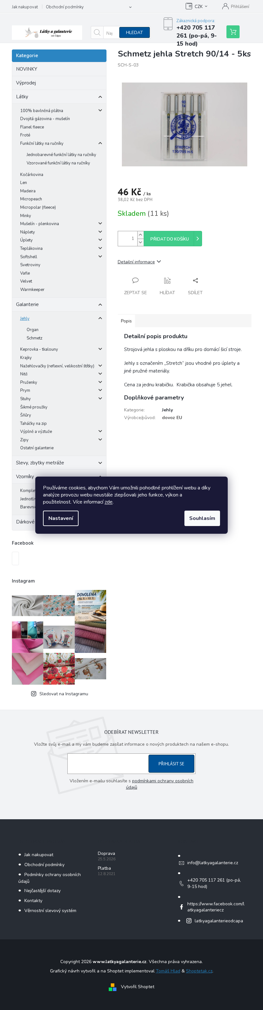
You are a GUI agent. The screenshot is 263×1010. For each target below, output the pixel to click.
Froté (25, 135)
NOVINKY (26, 69)
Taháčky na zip (33, 423)
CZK (199, 7)
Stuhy (25, 399)
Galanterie (27, 304)
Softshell (28, 257)
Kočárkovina (31, 175)
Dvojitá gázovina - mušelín (45, 119)
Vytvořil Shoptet (137, 987)
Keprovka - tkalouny (39, 349)
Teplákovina (31, 248)
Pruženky (28, 382)
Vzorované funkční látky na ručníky (58, 163)
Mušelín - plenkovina (39, 224)
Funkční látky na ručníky (42, 143)
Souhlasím (202, 518)
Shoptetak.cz (199, 971)
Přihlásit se (171, 764)
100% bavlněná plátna (41, 111)
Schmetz (34, 338)
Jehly (25, 318)
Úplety (26, 240)
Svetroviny (30, 265)
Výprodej (26, 83)
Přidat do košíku (169, 239)
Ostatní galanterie (37, 448)
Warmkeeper (32, 290)
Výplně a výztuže (36, 432)
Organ (32, 330)
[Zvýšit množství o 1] (140, 235)
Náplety (27, 232)
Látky (22, 96)
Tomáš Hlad (168, 971)
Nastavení (60, 518)
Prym (25, 390)
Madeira (28, 191)
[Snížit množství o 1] (140, 242)
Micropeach (31, 199)
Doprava (106, 853)
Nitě (24, 374)
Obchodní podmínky (65, 7)
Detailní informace (136, 262)
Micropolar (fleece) (38, 207)
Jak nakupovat (25, 7)
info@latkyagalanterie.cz (212, 863)
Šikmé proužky (33, 407)
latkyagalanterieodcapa (219, 921)
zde (109, 501)
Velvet (26, 281)
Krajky (26, 358)
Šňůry (25, 415)
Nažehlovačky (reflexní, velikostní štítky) (57, 366)
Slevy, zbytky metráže (40, 463)
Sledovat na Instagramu (63, 694)
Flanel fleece (32, 127)
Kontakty (33, 901)
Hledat (134, 33)
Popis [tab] (126, 321)
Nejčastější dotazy (42, 891)
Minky (25, 216)
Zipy (24, 440)
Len (23, 183)
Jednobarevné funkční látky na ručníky (61, 155)
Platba (104, 868)
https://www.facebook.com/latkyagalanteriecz (215, 907)
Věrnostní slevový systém (50, 911)
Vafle (25, 273)
